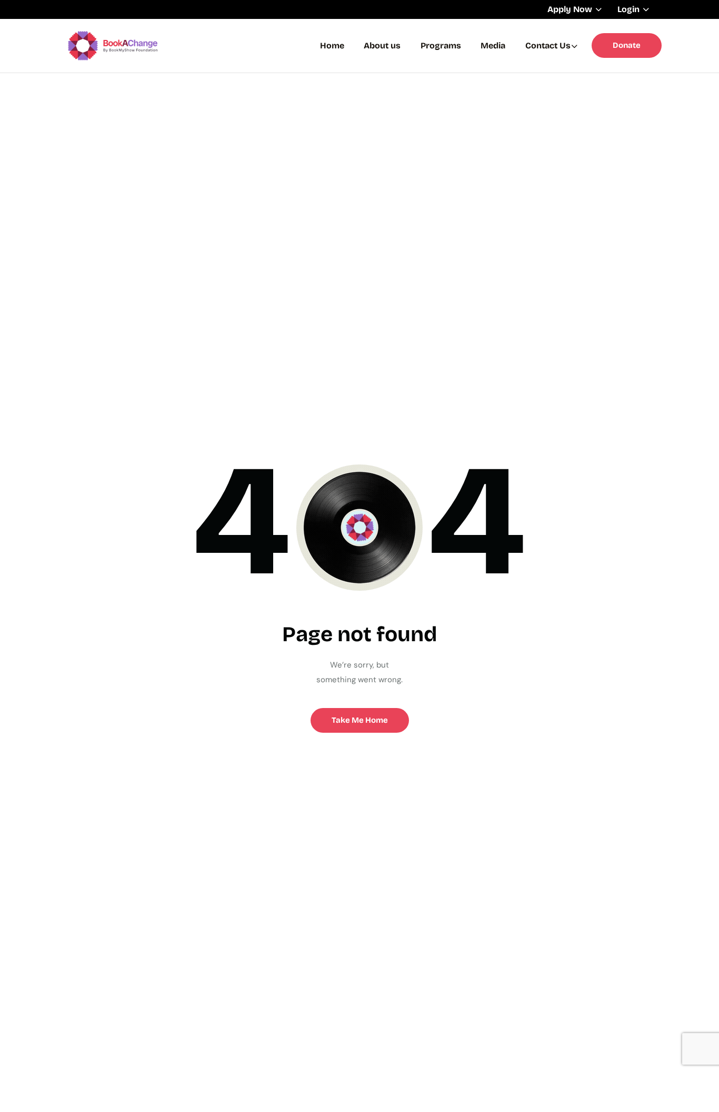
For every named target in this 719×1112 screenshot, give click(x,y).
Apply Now (569, 9)
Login (628, 9)
